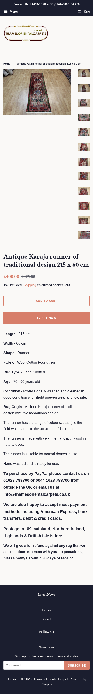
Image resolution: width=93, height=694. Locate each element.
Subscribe (77, 665)
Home (6, 63)
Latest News (46, 594)
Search (47, 619)
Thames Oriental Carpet (50, 679)
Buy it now (46, 318)
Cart (86, 12)
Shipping (29, 285)
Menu (13, 11)
